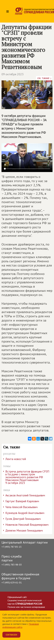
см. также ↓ (44, 78)
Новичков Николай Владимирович (26, 524)
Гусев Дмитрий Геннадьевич (23, 519)
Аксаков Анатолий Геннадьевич (25, 495)
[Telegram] (50, 438)
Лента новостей (15, 459)
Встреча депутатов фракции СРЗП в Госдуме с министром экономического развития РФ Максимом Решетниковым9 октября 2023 (27, 477)
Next (49, 92)
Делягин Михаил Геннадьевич (24, 530)
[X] (42, 438)
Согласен (11, 634)
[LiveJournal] (46, 438)
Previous (4, 92)
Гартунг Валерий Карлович (22, 501)
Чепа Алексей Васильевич (21, 507)
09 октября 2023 (13, 74)
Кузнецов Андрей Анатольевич (24, 513)
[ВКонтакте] (30, 438)
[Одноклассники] (34, 438)
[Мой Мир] (38, 438)
